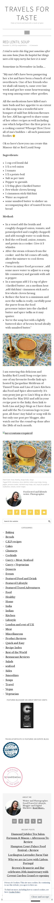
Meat (9, 629)
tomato (13, 487)
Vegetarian (12, 693)
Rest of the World (16, 652)
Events (10, 573)
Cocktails (11, 555)
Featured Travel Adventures (23, 587)
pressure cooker (13, 484)
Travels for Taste (27, 13)
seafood (10, 666)
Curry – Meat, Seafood (19, 560)
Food (12, 480)
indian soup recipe (36, 482)
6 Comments (34, 45)
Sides (9, 670)
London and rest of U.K (20, 624)
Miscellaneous (14, 633)
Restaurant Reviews (18, 657)
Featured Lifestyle (17, 583)
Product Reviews (16, 638)
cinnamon (15, 482)
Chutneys (11, 550)
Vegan (9, 689)
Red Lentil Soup (16, 42)
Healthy (17, 480)
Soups (32, 480)
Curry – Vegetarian (17, 564)
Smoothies (12, 675)
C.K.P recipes (13, 541)
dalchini (26, 482)
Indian (10, 610)
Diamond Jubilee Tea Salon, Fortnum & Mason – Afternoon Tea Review (28, 838)
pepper (5, 484)
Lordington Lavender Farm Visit (28, 855)
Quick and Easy (15, 643)
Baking (10, 532)
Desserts (11, 569)
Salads (9, 661)
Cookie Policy (14, 892)
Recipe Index (25, 480)
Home (9, 601)
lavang (44, 482)
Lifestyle (11, 620)
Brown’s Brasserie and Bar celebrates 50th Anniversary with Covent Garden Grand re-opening (28, 871)
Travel (10, 684)
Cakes (9, 546)
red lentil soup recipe (26, 484)
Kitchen (10, 615)
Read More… (39, 808)
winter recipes (20, 487)
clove (21, 482)
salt (34, 484)
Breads (10, 537)
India (9, 606)
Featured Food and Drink (21, 578)
